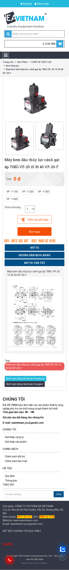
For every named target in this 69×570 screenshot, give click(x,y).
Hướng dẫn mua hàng (34, 255)
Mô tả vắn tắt (34, 263)
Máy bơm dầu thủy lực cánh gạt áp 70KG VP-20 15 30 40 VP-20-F (33, 366)
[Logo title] (34, 20)
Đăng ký (27, 3)
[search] (8, 34)
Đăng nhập (42, 3)
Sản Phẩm (22, 62)
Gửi (60, 494)
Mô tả (34, 247)
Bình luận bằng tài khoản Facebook (25, 378)
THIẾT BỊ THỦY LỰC (41, 62)
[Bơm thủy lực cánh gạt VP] (49, 136)
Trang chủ (8, 62)
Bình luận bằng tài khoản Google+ (24, 384)
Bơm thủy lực (12, 65)
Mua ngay (34, 231)
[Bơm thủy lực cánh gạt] (19, 138)
